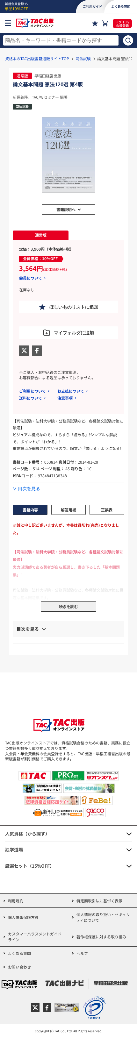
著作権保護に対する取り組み (101, 936)
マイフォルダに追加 (74, 332)
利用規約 (15, 900)
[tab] (40, 235)
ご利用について (32, 391)
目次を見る (29, 489)
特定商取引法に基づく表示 (99, 900)
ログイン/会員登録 (122, 23)
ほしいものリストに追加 (73, 306)
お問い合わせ (19, 967)
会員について (30, 278)
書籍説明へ (66, 209)
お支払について (70, 391)
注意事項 (65, 398)
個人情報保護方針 (23, 917)
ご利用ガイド (92, 6)
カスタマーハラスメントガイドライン (34, 936)
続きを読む (68, 606)
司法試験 (83, 58)
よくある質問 (19, 953)
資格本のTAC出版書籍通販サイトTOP (37, 58)
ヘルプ (82, 953)
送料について (30, 398)
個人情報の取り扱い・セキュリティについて (103, 917)
